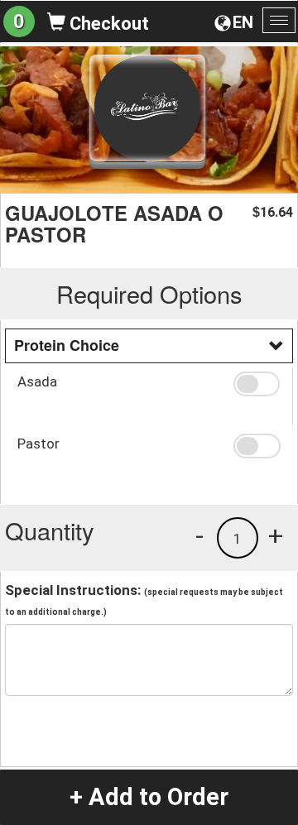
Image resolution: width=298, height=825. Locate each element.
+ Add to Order (149, 797)
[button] (256, 384)
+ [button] (275, 535)
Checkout (107, 23)
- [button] (199, 535)
